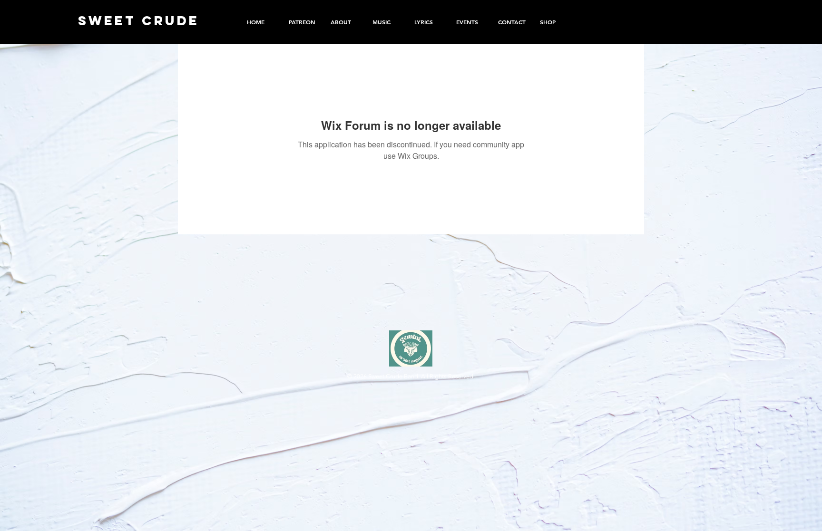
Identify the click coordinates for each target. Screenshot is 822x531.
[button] (554, 21)
